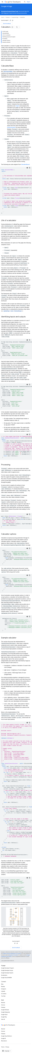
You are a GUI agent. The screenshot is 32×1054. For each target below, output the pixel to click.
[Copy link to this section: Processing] (11, 465)
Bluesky (3, 986)
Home (2, 17)
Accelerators (4, 975)
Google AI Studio (5, 1009)
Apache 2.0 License (13, 955)
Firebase (3, 1007)
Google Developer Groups (7, 970)
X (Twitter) (3, 993)
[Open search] (25, 2)
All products (4, 1040)
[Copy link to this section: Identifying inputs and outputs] (27, 317)
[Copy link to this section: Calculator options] (17, 534)
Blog (2, 984)
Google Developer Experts (7, 972)
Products (8, 17)
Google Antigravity (5, 1012)
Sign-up (6, 13)
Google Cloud (4, 1014)
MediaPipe (22, 17)
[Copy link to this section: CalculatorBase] (15, 66)
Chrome (3, 1005)
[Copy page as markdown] (17, 27)
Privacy (7, 1047)
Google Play (4, 1017)
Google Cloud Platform (6, 1036)
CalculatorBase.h (25, 164)
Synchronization (11, 127)
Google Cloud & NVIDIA (6, 977)
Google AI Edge (6, 6)
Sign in (28, 1)
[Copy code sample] (29, 168)
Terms (2, 1047)
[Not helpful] (12, 20)
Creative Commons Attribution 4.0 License (12, 953)
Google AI (3, 1038)
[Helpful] (10, 20)
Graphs (17, 106)
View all (3, 1019)
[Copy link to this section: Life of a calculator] (17, 220)
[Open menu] (2, 2)
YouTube (3, 996)
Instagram (3, 988)
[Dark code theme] (27, 168)
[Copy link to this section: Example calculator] (17, 638)
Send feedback (7, 23)
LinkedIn (3, 991)
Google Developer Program (7, 968)
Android (3, 1002)
